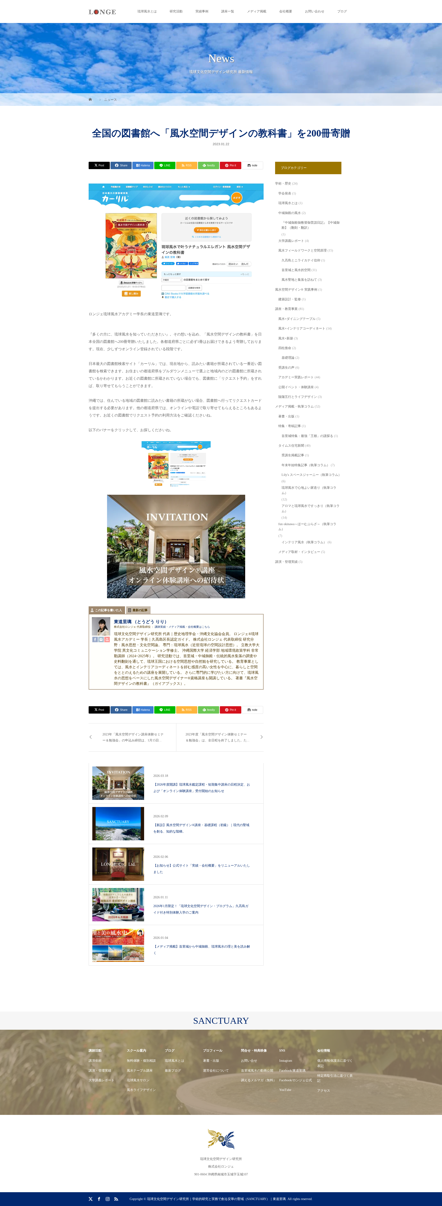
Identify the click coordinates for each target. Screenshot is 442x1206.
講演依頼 (95, 1060)
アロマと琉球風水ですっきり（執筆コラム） (311, 508)
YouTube (285, 1090)
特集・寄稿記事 (289, 426)
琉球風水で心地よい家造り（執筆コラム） (309, 490)
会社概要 (285, 11)
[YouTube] (107, 639)
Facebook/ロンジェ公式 (295, 1080)
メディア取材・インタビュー (299, 552)
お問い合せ (249, 1060)
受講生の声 (286, 367)
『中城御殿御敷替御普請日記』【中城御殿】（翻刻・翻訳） (311, 225)
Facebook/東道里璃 (292, 1070)
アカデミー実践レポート (296, 377)
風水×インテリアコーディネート (301, 328)
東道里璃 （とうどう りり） (141, 621)
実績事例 (201, 11)
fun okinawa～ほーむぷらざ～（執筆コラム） (307, 526)
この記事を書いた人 (108, 610)
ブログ (342, 11)
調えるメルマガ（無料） (258, 1080)
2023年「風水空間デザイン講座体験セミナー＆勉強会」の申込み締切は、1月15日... (133, 737)
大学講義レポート (291, 241)
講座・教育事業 (286, 309)
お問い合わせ (314, 11)
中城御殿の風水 (289, 213)
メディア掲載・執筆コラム (294, 406)
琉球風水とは (147, 11)
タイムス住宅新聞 (291, 445)
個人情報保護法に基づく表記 (335, 1063)
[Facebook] (95, 639)
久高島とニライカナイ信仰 (301, 260)
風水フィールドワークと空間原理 (302, 250)
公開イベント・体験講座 (296, 387)
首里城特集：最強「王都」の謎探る (307, 436)
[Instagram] (101, 639)
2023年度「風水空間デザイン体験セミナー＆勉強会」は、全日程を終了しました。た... (218, 737)
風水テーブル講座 (140, 1070)
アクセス (323, 1090)
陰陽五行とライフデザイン (297, 397)
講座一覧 (227, 11)
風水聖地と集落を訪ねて (299, 279)
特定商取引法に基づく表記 (335, 1078)
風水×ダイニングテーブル (297, 319)
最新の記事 (140, 610)
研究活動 (176, 11)
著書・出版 (286, 416)
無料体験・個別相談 (141, 1060)
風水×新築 (285, 338)
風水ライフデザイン (141, 1090)
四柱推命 (284, 348)
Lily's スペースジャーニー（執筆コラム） (311, 475)
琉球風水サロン (138, 1080)
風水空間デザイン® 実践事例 (296, 289)
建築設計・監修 (289, 299)
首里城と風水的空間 (296, 270)
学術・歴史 (283, 183)
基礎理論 (288, 357)
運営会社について (216, 1070)
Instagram (285, 1060)
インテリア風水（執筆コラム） (304, 542)
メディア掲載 (256, 11)
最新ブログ (173, 1070)
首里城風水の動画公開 (257, 1070)
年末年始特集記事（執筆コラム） (306, 465)
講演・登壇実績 (286, 562)
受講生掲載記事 (293, 455)
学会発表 (284, 193)
